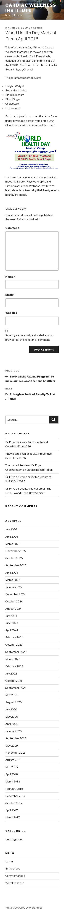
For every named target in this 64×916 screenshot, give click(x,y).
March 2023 (12, 659)
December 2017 (15, 796)
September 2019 (15, 738)
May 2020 (11, 716)
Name (10, 276)
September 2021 (15, 687)
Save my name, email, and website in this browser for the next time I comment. (29, 337)
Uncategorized (14, 839)
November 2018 (15, 752)
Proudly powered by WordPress (23, 907)
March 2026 (12, 544)
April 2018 (11, 774)
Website (11, 312)
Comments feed (15, 875)
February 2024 (14, 637)
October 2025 (14, 558)
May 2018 (11, 767)
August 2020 (13, 702)
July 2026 (11, 529)
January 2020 (13, 731)
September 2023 (15, 652)
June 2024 (11, 623)
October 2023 (14, 644)
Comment (12, 228)
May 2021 (11, 695)
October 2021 (13, 680)
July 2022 (11, 673)
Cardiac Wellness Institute (30, 8)
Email (9, 294)
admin (37, 28)
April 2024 (11, 630)
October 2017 (13, 803)
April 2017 (11, 810)
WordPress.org (14, 883)
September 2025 (15, 565)
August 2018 (13, 760)
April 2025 (11, 572)
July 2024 (11, 616)
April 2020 (11, 724)
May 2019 (11, 745)
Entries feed (12, 868)
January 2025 (13, 587)
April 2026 (11, 536)
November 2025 (15, 551)
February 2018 (14, 788)
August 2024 (13, 608)
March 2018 (12, 781)
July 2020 (11, 709)
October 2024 (14, 601)
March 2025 (12, 579)
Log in (9, 861)
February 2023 (14, 666)
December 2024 (15, 594)
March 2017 (12, 817)
